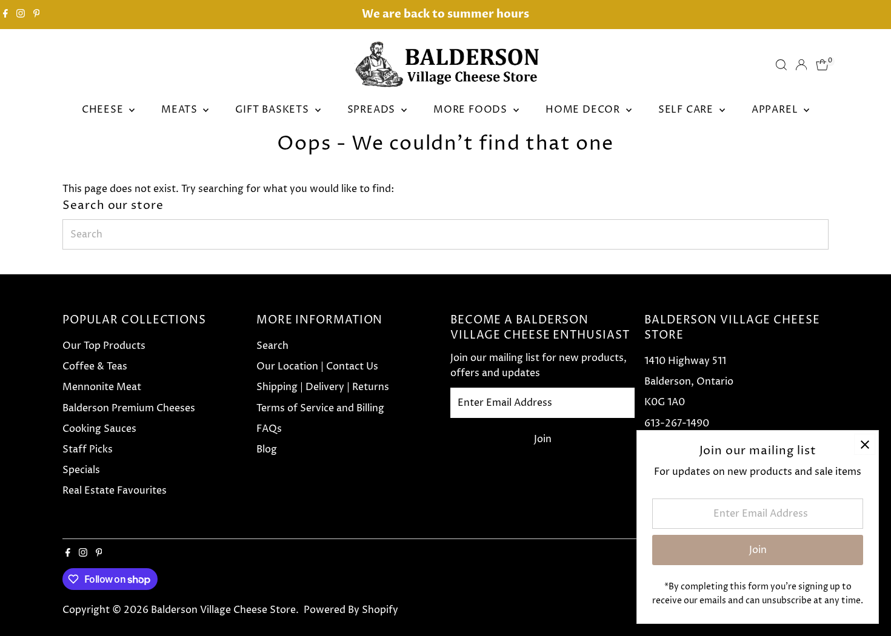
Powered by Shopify (351, 610)
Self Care (687, 109)
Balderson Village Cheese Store (223, 610)
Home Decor (584, 109)
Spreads (372, 109)
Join (543, 439)
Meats (180, 109)
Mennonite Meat (101, 387)
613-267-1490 (676, 423)
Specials (81, 470)
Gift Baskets (273, 109)
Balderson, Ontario (688, 381)
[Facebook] (5, 14)
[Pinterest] (36, 14)
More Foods (471, 109)
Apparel (776, 109)
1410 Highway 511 (685, 361)
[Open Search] (781, 64)
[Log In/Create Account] (801, 64)
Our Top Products (103, 346)
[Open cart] (822, 64)
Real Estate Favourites (114, 490)
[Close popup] (864, 444)
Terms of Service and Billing (320, 408)
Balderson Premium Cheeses (128, 408)
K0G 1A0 (664, 402)
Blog (266, 449)
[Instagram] (20, 14)
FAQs (269, 429)
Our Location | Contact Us (317, 366)
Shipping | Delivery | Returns (322, 387)
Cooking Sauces (99, 429)
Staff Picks (87, 449)
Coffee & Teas (94, 366)
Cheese (104, 109)
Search (272, 346)
